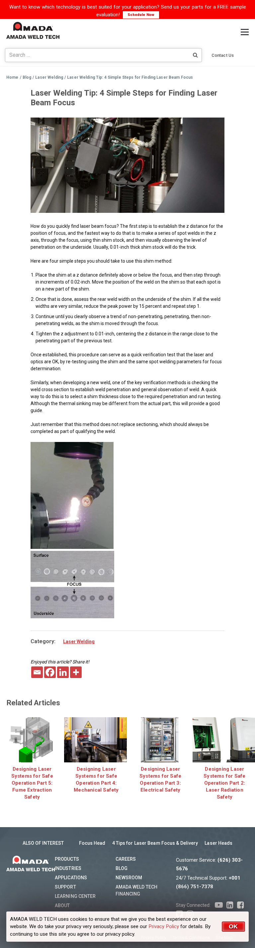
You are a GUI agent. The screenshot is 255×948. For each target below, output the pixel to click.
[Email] (37, 672)
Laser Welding (79, 641)
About (62, 905)
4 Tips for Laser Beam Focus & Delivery (155, 843)
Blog (122, 868)
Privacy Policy (163, 926)
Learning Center (75, 896)
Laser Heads (218, 843)
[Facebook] (50, 672)
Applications (71, 877)
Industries (68, 868)
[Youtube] (219, 905)
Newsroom (129, 877)
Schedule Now (141, 15)
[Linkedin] (63, 672)
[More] (76, 672)
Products (67, 859)
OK (233, 926)
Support (65, 887)
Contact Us (223, 55)
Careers (126, 859)
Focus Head (92, 843)
